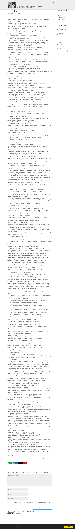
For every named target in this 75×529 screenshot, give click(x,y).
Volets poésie (43, 3)
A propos (34, 3)
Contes (59, 3)
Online (61, 44)
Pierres (59, 15)
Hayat (58, 33)
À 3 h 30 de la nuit (61, 19)
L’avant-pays (60, 22)
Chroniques (53, 3)
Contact (40, 6)
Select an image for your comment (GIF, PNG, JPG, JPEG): (21, 511)
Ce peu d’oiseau (61, 17)
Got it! (68, 526)
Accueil (28, 3)
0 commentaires (23, 13)
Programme (60, 13)
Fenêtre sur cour (31, 6)
